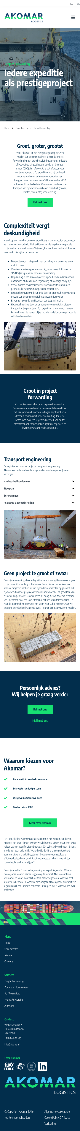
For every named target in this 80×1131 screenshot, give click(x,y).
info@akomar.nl (12, 1044)
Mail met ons (40, 720)
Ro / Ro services (12, 993)
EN (78, 3)
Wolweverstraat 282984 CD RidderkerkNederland (14, 1028)
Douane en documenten (16, 987)
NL (71, 3)
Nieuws (8, 955)
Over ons (8, 961)
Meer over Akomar (40, 823)
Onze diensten (22, 128)
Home (6, 128)
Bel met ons (40, 202)
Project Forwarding (13, 999)
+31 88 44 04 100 (12, 1038)
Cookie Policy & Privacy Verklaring (57, 1120)
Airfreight (9, 1005)
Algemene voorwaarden (57, 1111)
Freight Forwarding (14, 981)
